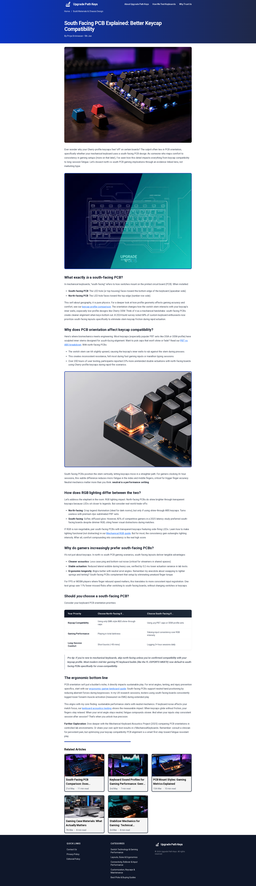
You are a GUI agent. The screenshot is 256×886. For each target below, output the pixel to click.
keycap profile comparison (96, 306)
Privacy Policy (73, 854)
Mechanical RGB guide (118, 533)
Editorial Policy (73, 859)
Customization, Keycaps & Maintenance (123, 871)
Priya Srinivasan (75, 36)
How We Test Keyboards (164, 4)
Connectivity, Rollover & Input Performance (124, 863)
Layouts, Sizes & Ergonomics (124, 857)
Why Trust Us (185, 4)
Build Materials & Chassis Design (88, 11)
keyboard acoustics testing (97, 708)
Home (67, 11)
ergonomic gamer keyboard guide (107, 688)
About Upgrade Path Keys (136, 4)
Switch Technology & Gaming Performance (124, 851)
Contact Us (72, 849)
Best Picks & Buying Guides (123, 877)
